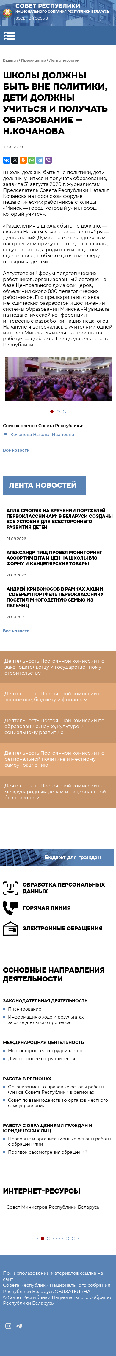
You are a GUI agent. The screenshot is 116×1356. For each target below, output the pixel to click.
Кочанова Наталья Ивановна (42, 434)
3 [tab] (64, 411)
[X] (14, 160)
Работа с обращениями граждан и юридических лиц (48, 1128)
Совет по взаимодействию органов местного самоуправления (58, 1103)
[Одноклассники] (23, 160)
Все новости (16, 450)
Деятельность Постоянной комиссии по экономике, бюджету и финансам (54, 697)
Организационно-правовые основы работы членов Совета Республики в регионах (56, 1089)
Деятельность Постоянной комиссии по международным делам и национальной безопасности (55, 792)
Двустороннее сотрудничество (42, 1058)
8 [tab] (80, 1238)
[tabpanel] (58, 380)
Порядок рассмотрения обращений (47, 1152)
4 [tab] (55, 1238)
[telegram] (19, 1326)
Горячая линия (47, 908)
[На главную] (7, 13)
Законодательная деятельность (45, 1000)
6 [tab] (67, 1238)
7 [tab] (74, 1238)
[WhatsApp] (31, 160)
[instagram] (8, 1326)
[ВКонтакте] (6, 160)
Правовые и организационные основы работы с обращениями (59, 1141)
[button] (9, 35)
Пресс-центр (33, 60)
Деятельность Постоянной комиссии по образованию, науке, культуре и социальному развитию (54, 726)
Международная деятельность (43, 1042)
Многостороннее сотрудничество (45, 1050)
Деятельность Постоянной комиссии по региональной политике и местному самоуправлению (54, 759)
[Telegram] (39, 160)
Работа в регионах (27, 1079)
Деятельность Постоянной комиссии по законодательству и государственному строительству (54, 667)
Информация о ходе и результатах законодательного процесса (46, 1019)
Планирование (24, 1009)
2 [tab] (58, 411)
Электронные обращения (63, 928)
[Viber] (48, 160)
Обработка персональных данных (64, 888)
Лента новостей (64, 60)
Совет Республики (62, 8)
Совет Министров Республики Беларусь (52, 1207)
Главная (10, 60)
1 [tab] (52, 411)
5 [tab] (61, 1238)
